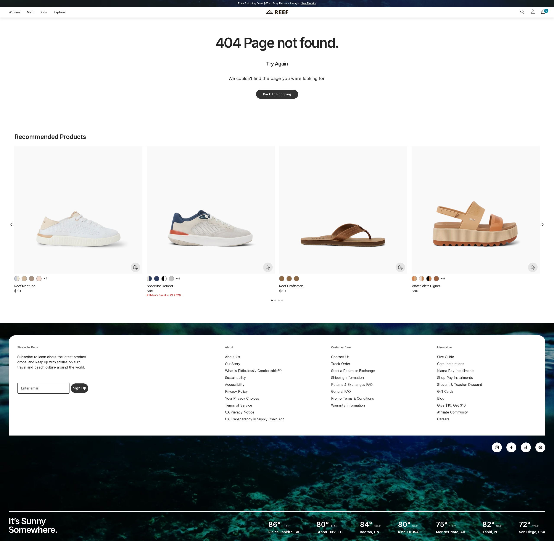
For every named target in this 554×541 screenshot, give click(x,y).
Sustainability (235, 377)
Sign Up (79, 388)
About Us (232, 357)
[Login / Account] (532, 12)
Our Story (232, 364)
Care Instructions (450, 364)
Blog (440, 398)
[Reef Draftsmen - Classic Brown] (296, 278)
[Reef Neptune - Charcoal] (31, 278)
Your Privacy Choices (242, 398)
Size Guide (445, 357)
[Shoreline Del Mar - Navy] (156, 278)
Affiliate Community (452, 412)
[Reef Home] (277, 12)
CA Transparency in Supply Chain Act (254, 419)
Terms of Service (238, 405)
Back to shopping (277, 94)
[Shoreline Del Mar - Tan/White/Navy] (149, 278)
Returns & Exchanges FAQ (352, 384)
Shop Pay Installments (455, 377)
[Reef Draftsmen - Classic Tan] (289, 278)
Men (30, 12)
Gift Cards (445, 391)
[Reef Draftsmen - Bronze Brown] (281, 278)
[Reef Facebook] (511, 447)
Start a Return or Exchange (353, 371)
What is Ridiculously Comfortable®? (253, 371)
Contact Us (340, 357)
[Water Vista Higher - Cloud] (421, 278)
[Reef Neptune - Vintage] (24, 278)
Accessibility (235, 384)
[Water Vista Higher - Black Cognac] (429, 278)
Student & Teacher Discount (459, 384)
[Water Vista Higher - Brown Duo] (414, 278)
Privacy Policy (236, 391)
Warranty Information (348, 405)
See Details (308, 3)
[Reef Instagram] (497, 447)
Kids (43, 12)
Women (14, 12)
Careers (443, 419)
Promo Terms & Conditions (352, 398)
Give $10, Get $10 (451, 405)
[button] (11, 224)
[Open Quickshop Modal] (135, 267)
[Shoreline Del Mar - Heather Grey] (171, 278)
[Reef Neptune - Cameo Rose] (39, 278)
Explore (59, 12)
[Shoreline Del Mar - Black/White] (164, 278)
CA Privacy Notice (239, 412)
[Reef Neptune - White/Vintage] (16, 278)
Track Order (340, 364)
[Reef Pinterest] (540, 447)
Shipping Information (347, 377)
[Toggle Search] (522, 12)
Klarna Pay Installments (456, 371)
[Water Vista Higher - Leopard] (436, 278)
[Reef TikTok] (526, 447)
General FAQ (341, 391)
